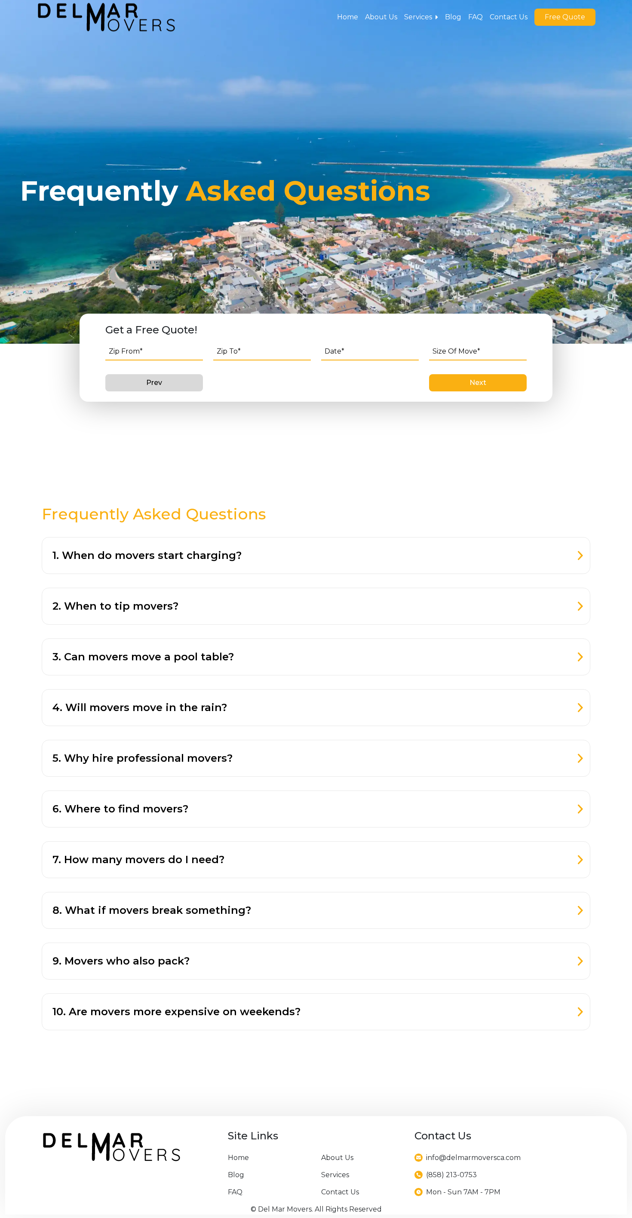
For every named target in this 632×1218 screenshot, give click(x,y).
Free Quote (565, 17)
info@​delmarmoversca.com (473, 1158)
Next (477, 383)
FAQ (475, 17)
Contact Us (509, 17)
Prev (154, 383)
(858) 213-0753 (451, 1175)
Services (418, 17)
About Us (381, 17)
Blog (453, 17)
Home (347, 17)
